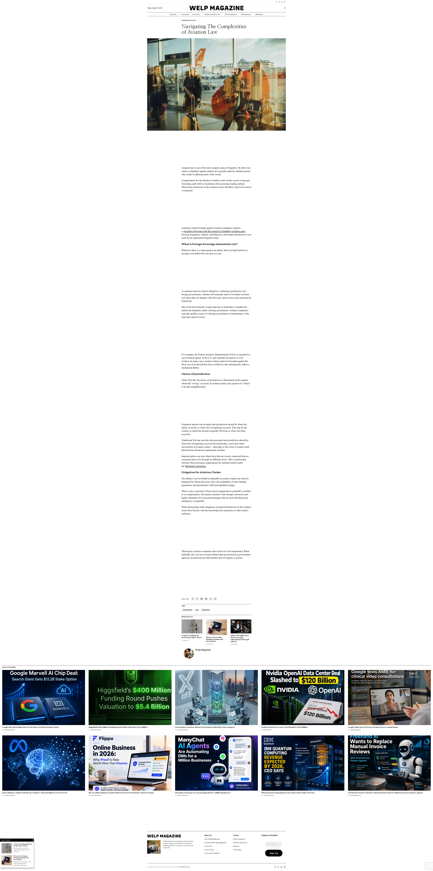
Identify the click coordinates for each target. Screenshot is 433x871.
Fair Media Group (184, 867)
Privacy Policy (209, 850)
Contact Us (208, 846)
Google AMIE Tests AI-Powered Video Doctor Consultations (373, 727)
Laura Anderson (9, 730)
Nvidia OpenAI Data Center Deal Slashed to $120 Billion (284, 727)
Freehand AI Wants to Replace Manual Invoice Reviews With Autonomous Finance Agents (385, 793)
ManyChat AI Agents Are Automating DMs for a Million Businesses (203, 793)
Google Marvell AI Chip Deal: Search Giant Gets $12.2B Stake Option (30, 727)
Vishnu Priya (267, 730)
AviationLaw (187, 610)
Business (236, 846)
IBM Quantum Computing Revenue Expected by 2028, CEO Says (288, 793)
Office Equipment (239, 839)
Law (197, 610)
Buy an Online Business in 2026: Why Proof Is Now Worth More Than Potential (121, 793)
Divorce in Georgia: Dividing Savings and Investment (214, 639)
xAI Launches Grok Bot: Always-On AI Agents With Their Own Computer (205, 727)
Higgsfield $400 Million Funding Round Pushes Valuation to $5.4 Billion (118, 727)
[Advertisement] (216, 150)
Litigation (205, 610)
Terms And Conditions (212, 853)
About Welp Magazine (212, 839)
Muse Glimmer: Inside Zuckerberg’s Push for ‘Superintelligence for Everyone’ (35, 793)
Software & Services (240, 843)
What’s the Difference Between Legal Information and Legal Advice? (240, 638)
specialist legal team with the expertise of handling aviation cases (214, 231)
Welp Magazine (203, 650)
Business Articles (189, 20)
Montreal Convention (195, 466)
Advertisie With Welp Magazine (215, 843)
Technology (237, 850)
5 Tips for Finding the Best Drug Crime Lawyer (192, 636)
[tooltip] (276, 2)
